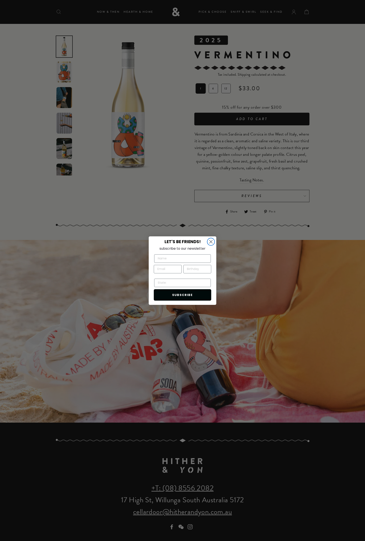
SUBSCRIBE (182, 295)
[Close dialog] (211, 241)
